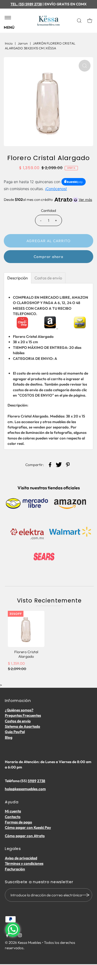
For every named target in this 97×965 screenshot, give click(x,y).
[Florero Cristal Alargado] (26, 629)
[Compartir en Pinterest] (68, 464)
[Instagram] (20, 936)
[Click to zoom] (85, 66)
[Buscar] (80, 20)
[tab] (17, 277)
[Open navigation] (8, 18)
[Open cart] (90, 20)
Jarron (23, 43)
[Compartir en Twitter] (59, 464)
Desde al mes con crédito (48, 199)
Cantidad (48, 210)
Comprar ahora (48, 256)
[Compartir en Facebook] (50, 464)
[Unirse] (85, 895)
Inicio (9, 43)
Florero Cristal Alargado (26, 654)
